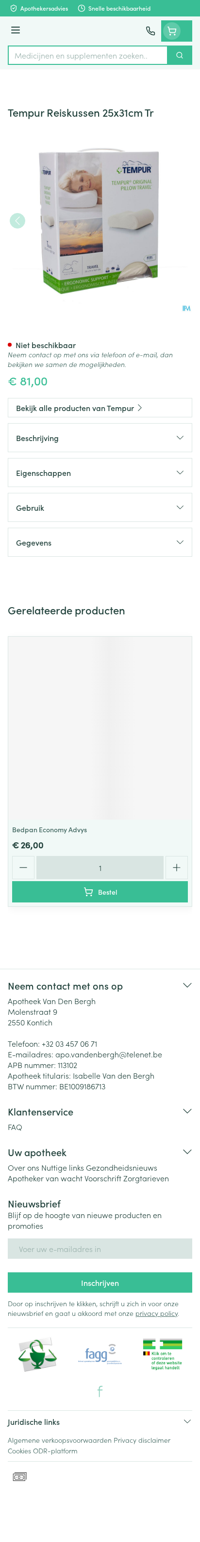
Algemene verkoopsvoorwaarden (60, 1440)
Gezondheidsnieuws (121, 1167)
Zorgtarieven (146, 1178)
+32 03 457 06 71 (69, 1043)
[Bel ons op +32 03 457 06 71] (150, 31)
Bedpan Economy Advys (49, 829)
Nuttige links (62, 1167)
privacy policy (156, 1313)
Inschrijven (100, 1282)
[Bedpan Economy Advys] (100, 728)
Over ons (23, 1167)
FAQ (15, 1126)
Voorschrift (102, 1178)
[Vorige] (17, 221)
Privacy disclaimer (142, 1440)
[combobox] (88, 55)
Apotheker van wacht (45, 1178)
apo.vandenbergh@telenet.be (108, 1054)
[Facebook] (100, 1391)
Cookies (19, 1450)
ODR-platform (55, 1450)
